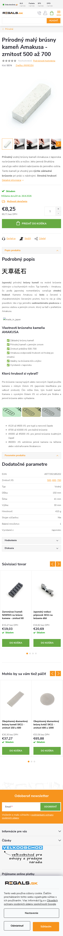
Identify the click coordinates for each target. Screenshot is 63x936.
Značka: (25, 65)
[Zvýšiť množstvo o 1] (58, 209)
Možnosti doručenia (17, 201)
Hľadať (53, 20)
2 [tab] (30, 653)
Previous (52, 564)
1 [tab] (27, 653)
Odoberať (50, 806)
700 (59, 480)
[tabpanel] (16, 610)
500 (49, 480)
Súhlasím (46, 926)
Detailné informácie (11, 180)
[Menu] (58, 13)
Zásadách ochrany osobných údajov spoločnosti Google (31, 902)
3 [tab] (33, 653)
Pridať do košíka (34, 223)
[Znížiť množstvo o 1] (58, 213)
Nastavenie (31, 913)
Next (58, 564)
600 (54, 480)
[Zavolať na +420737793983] (39, 13)
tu (41, 900)
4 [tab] (36, 653)
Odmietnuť (17, 926)
